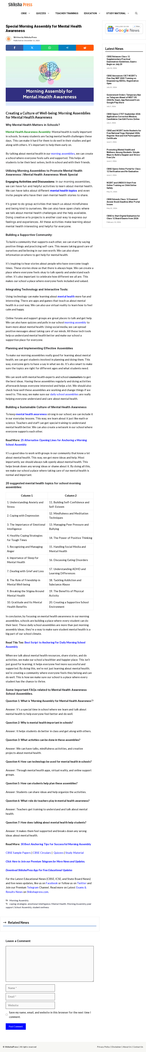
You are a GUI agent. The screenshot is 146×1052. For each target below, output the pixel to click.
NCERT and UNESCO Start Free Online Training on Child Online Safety (121, 185)
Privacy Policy (103, 1047)
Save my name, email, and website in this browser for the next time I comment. (50, 1014)
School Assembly (23, 907)
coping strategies (18, 903)
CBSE (24, 13)
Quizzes (41, 13)
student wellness (41, 907)
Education (90, 13)
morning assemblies (63, 153)
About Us (127, 1047)
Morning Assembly (19, 900)
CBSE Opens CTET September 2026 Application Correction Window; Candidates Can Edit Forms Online (123, 116)
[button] (136, 13)
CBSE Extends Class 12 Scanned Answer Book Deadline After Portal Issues (123, 202)
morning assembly (75, 322)
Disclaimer (116, 1047)
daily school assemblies (64, 394)
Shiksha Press (30, 37)
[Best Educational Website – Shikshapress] (20, 5)
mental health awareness (31, 414)
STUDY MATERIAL (116, 13)
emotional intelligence (39, 903)
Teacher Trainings (66, 13)
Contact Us (138, 1047)
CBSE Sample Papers (18, 852)
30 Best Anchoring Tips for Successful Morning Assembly (56, 844)
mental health (66, 296)
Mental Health (58, 903)
